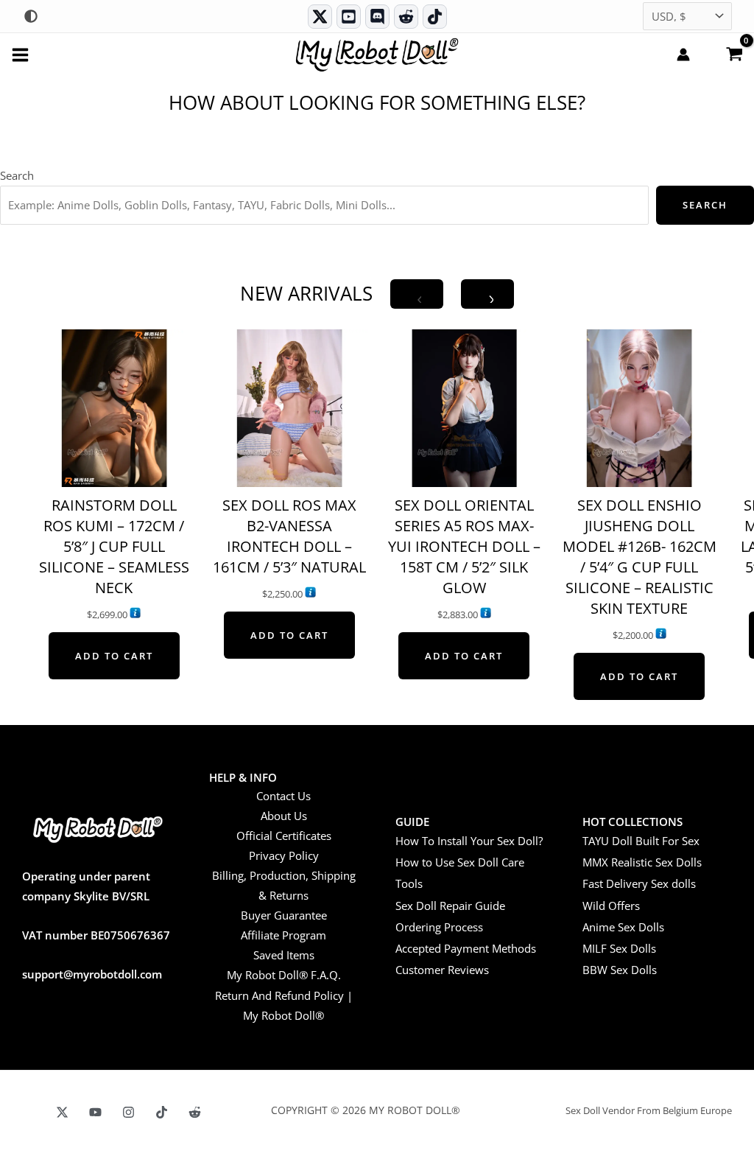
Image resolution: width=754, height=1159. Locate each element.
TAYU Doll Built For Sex (641, 840)
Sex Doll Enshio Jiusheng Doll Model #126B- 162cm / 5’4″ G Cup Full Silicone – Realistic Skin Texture (639, 556)
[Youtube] (349, 16)
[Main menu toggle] (20, 54)
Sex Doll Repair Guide (450, 905)
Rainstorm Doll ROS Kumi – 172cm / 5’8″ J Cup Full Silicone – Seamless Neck (114, 546)
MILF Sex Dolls (619, 948)
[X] (62, 1112)
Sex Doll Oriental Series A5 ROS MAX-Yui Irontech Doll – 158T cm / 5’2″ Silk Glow (464, 546)
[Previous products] (416, 294)
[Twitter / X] (320, 16)
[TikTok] (435, 16)
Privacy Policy (284, 855)
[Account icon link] (683, 54)
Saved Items (283, 955)
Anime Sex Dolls (623, 927)
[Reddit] (406, 16)
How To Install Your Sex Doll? (469, 840)
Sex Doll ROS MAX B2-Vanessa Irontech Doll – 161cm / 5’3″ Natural (289, 536)
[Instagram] (128, 1112)
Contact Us (283, 795)
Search (17, 175)
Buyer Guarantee (284, 915)
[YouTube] (95, 1112)
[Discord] (377, 16)
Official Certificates (283, 835)
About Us (284, 815)
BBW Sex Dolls (619, 969)
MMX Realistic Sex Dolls (642, 862)
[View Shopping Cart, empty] (734, 53)
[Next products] (487, 294)
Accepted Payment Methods (465, 948)
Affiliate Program (283, 935)
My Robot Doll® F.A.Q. (284, 974)
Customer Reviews (442, 969)
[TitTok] (161, 1112)
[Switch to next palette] (31, 16)
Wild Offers (611, 905)
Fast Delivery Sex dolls (639, 883)
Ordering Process (439, 927)
